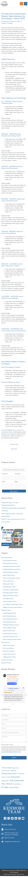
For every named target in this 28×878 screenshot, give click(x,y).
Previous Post (14, 444)
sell (19, 430)
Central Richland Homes (10, 619)
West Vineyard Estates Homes (12, 639)
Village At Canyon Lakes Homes (12, 607)
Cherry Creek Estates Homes (11, 578)
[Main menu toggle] (25, 3)
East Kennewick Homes (10, 560)
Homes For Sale (5, 777)
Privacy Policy (12, 874)
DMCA (5, 874)
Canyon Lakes (5, 770)
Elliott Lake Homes (8, 584)
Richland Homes (6, 610)
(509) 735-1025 (9, 838)
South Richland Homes (9, 616)
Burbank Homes (6, 663)
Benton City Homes (7, 660)
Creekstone (13, 770)
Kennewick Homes (6, 557)
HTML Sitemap (14, 872)
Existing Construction (9, 773)
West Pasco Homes (9, 645)
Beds (3, 482)
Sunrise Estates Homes (10, 601)
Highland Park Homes (9, 657)
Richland (9, 784)
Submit (14, 758)
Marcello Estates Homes (10, 633)
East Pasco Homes (8, 648)
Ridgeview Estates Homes (10, 595)
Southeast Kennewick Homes (11, 566)
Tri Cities (5, 787)
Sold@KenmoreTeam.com (12, 841)
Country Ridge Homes (9, 628)
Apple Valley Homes (9, 575)
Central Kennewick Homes (10, 572)
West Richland (14, 787)
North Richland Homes (9, 613)
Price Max (18, 474)
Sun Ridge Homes (8, 598)
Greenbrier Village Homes (10, 590)
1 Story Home (6, 768)
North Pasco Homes (9, 651)
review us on (11, 683)
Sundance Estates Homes (10, 636)
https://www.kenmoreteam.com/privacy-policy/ (11, 752)
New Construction (17, 780)
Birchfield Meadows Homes (11, 625)
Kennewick (15, 777)
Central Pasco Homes (9, 654)
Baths (16, 482)
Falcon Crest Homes (9, 631)
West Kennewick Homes (10, 563)
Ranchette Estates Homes (10, 593)
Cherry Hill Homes (8, 581)
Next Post (14, 449)
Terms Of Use (20, 874)
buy (14, 430)
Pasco (3, 784)
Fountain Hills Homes (9, 587)
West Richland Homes (9, 622)
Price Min (5, 474)
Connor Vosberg (12, 688)
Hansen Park (21, 773)
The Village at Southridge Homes (13, 604)
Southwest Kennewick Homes (11, 569)
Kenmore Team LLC (13, 675)
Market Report (5, 780)
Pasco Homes (5, 642)
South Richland (17, 784)
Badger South (15, 768)
